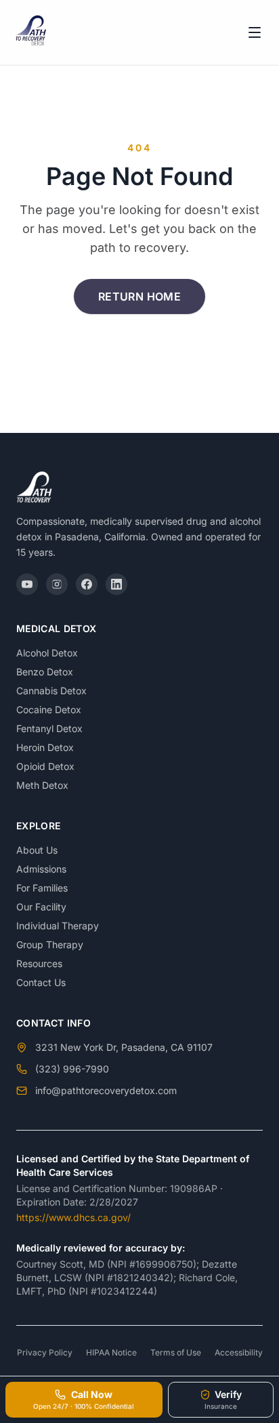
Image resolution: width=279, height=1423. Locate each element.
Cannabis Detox (51, 690)
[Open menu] (254, 32)
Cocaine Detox (48, 709)
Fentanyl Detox (49, 728)
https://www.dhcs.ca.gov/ (73, 1217)
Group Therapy (49, 944)
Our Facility (41, 906)
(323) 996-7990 (72, 1069)
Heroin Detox (45, 747)
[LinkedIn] (116, 584)
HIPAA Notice (111, 1352)
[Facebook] (87, 584)
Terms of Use (175, 1352)
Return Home (139, 296)
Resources (39, 963)
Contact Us (41, 982)
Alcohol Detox (47, 652)
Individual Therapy (57, 925)
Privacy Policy (44, 1352)
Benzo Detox (44, 671)
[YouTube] (27, 584)
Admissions (41, 869)
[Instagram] (57, 584)
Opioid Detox (45, 766)
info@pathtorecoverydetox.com (106, 1090)
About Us (37, 850)
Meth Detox (42, 785)
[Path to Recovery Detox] (32, 32)
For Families (42, 888)
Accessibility (239, 1352)
